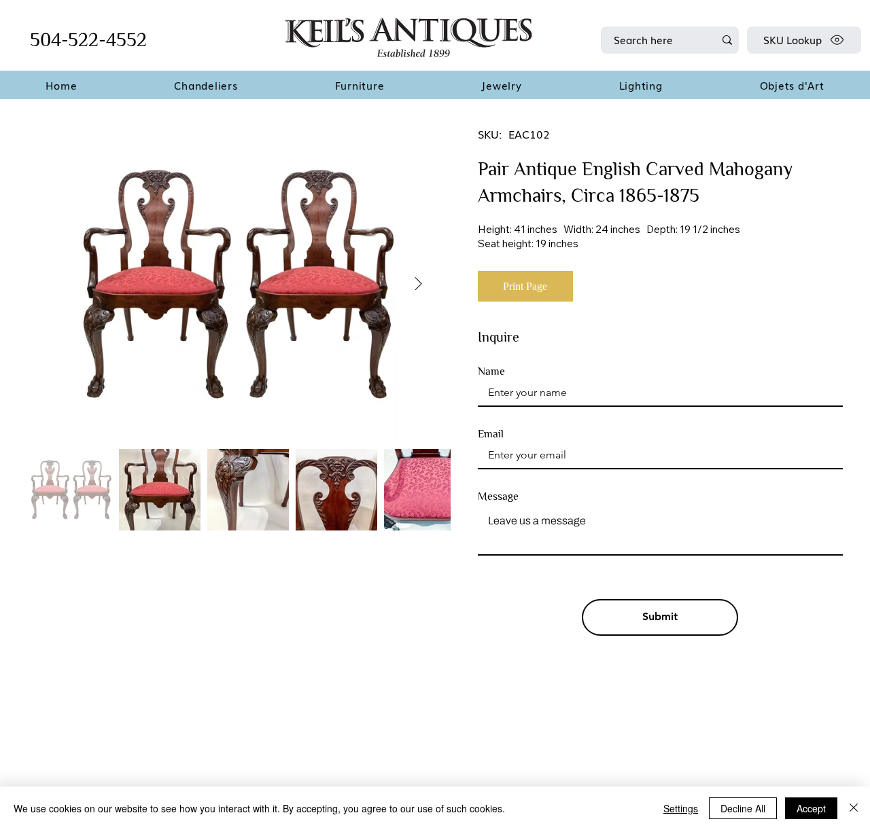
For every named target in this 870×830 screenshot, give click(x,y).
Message (498, 496)
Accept (811, 808)
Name (491, 371)
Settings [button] (680, 808)
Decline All (742, 808)
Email (491, 434)
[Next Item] (418, 285)
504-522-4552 (88, 39)
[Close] (854, 808)
